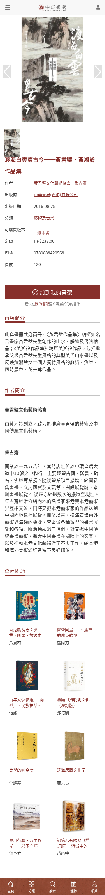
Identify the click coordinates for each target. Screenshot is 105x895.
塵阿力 (63, 642)
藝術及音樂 (44, 218)
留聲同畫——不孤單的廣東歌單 (74, 632)
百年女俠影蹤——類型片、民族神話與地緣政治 (26, 705)
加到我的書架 (55, 292)
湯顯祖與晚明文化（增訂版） (73, 702)
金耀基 (15, 783)
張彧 (13, 712)
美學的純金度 (21, 770)
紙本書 (43, 232)
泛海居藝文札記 (71, 770)
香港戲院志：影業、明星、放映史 (25, 632)
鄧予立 (15, 853)
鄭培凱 (63, 712)
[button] (98, 71)
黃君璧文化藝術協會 (52, 183)
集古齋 (80, 183)
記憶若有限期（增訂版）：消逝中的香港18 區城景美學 (74, 846)
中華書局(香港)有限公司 (56, 194)
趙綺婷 (63, 853)
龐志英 (63, 783)
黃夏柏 (15, 642)
